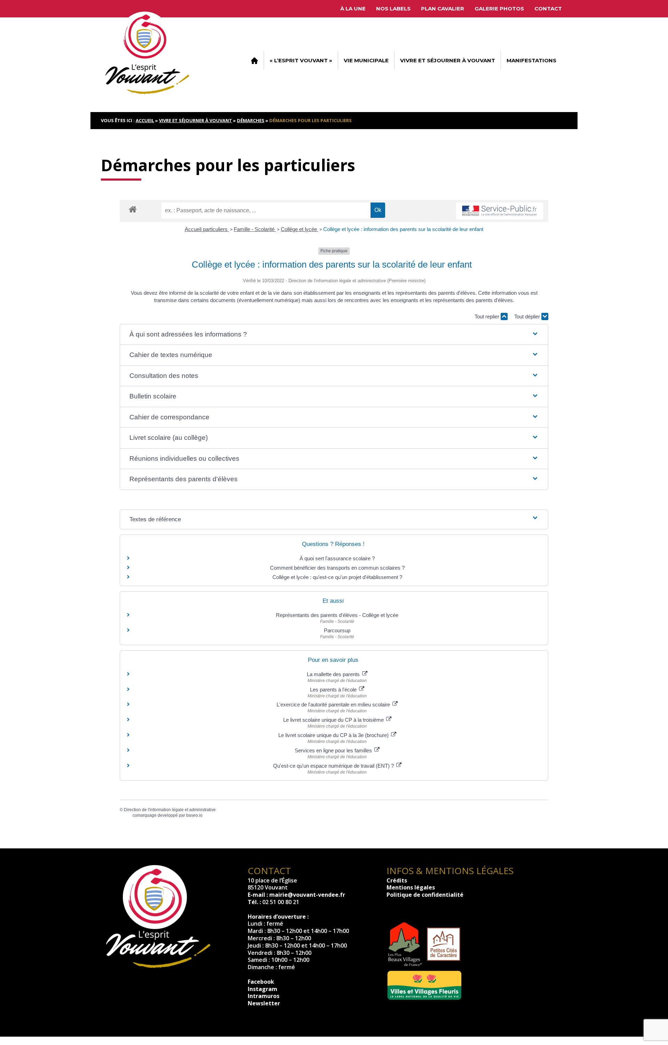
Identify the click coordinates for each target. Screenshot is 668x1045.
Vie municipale (366, 60)
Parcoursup (337, 630)
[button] (334, 334)
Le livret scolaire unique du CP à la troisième (334, 720)
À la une (353, 8)
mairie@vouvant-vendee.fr (307, 894)
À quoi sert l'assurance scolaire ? (337, 558)
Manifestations (531, 60)
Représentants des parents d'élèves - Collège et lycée (337, 615)
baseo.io (194, 815)
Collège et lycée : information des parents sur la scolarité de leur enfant (403, 229)
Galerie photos (499, 8)
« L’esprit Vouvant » (301, 60)
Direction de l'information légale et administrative (170, 809)
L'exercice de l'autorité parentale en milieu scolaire (334, 704)
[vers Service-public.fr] (499, 211)
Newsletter (264, 1003)
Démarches (250, 120)
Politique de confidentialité (425, 894)
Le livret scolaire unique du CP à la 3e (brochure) (334, 735)
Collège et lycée (299, 229)
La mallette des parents (334, 674)
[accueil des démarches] (133, 209)
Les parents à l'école (334, 689)
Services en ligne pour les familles (334, 750)
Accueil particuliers (207, 229)
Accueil (254, 60)
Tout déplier (527, 316)
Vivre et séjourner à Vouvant (447, 60)
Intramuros (263, 996)
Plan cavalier (442, 8)
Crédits (397, 880)
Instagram (262, 989)
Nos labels (393, 8)
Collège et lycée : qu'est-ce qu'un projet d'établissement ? (337, 577)
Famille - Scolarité (255, 229)
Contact (548, 8)
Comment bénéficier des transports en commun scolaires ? (337, 568)
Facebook (261, 981)
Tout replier (488, 316)
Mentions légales (411, 887)
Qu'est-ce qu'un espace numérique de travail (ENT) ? (334, 766)
